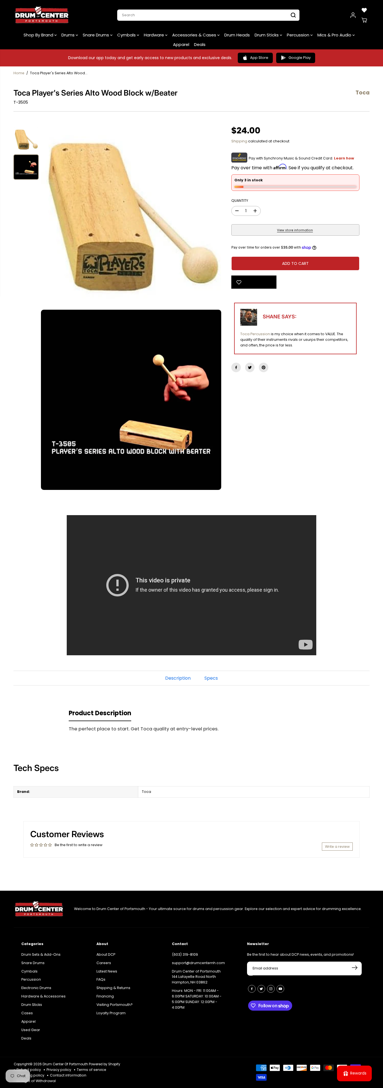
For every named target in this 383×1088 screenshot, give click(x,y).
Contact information (68, 1075)
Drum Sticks (267, 35)
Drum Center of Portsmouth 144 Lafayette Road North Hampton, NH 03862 (196, 976)
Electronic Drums (36, 987)
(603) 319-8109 (185, 953)
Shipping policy (30, 1075)
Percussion (298, 35)
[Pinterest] (263, 367)
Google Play (300, 57)
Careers (103, 961)
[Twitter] (250, 367)
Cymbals (127, 35)
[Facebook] (236, 367)
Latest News (106, 970)
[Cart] (364, 20)
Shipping (239, 141)
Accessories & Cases (194, 35)
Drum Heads (237, 35)
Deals (200, 44)
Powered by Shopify (104, 1064)
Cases (27, 1012)
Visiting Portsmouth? (114, 1003)
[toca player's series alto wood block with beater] (131, 217)
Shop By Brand (39, 35)
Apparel (181, 44)
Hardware (154, 35)
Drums (68, 35)
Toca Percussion (255, 334)
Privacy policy (59, 1069)
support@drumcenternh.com (198, 961)
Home (18, 73)
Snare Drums (96, 35)
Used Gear (30, 1028)
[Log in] (353, 15)
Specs (211, 678)
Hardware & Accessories (43, 995)
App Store (259, 57)
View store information (295, 230)
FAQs (100, 978)
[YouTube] (280, 987)
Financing (105, 995)
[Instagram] (271, 987)
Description (178, 678)
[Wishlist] (364, 10)
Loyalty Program (111, 1012)
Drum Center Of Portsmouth (65, 1064)
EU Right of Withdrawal (36, 1080)
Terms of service (91, 1069)
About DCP (105, 953)
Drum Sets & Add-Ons (41, 953)
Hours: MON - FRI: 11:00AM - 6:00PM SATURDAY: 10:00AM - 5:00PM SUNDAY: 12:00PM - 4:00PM (197, 998)
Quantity (239, 200)
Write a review (337, 846)
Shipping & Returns (113, 987)
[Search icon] (293, 15)
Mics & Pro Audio (334, 35)
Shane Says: (279, 317)
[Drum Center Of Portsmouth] (42, 15)
